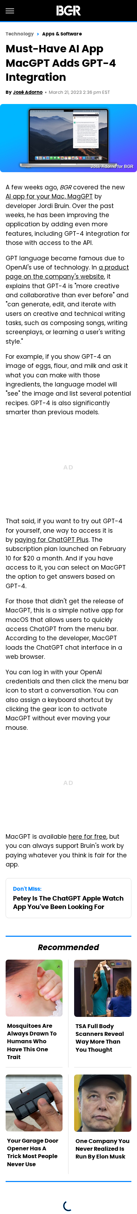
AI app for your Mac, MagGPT (49, 197)
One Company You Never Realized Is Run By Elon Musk (103, 1149)
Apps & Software (62, 34)
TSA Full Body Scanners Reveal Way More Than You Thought (100, 1038)
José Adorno (28, 92)
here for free (87, 837)
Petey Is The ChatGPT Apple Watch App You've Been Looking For (68, 902)
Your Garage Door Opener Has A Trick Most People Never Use (32, 1152)
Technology (20, 34)
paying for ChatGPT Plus (52, 540)
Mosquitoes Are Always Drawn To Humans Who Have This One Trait (32, 1041)
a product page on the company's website (67, 272)
